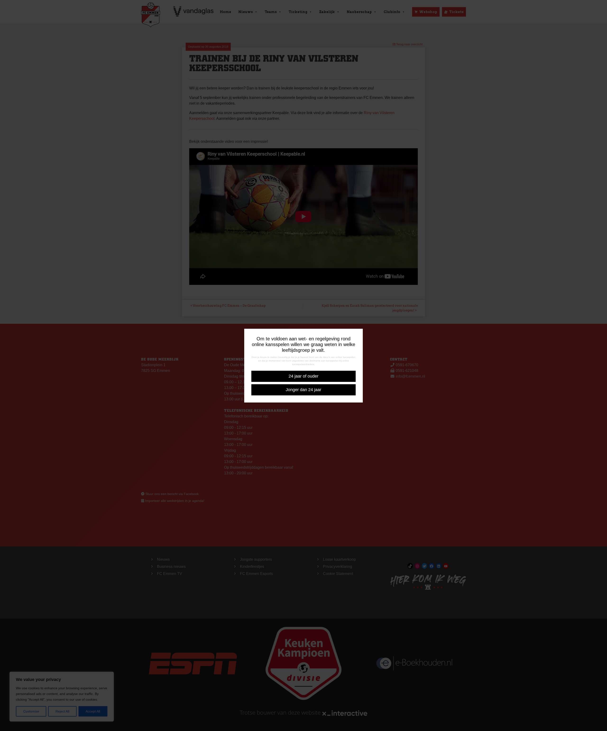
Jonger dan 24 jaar (303, 389)
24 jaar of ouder (303, 376)
